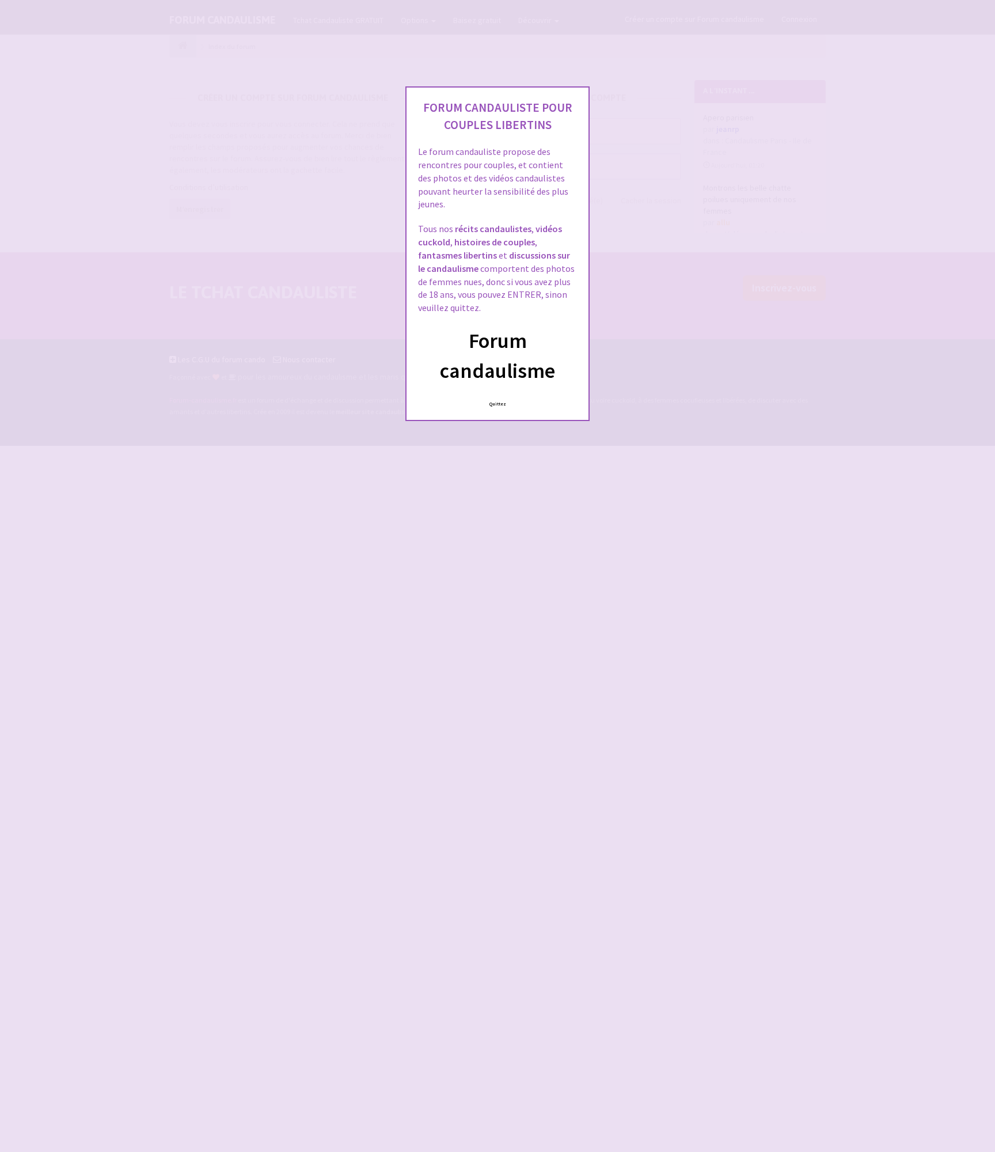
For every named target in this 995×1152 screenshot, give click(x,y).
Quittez (497, 404)
